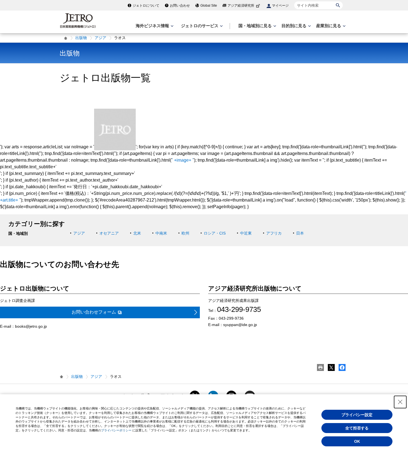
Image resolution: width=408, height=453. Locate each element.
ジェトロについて (146, 5)
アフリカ (274, 233)
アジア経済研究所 (241, 5)
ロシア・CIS (215, 233)
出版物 (81, 37)
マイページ (280, 5)
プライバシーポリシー (116, 430)
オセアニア (109, 233)
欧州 (185, 233)
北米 (137, 233)
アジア (100, 37)
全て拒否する (357, 428)
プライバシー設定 (356, 415)
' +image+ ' (182, 160)
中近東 (246, 233)
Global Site (208, 5)
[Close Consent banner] (400, 402)
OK (357, 441)
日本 (300, 233)
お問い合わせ (180, 5)
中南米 (161, 233)
